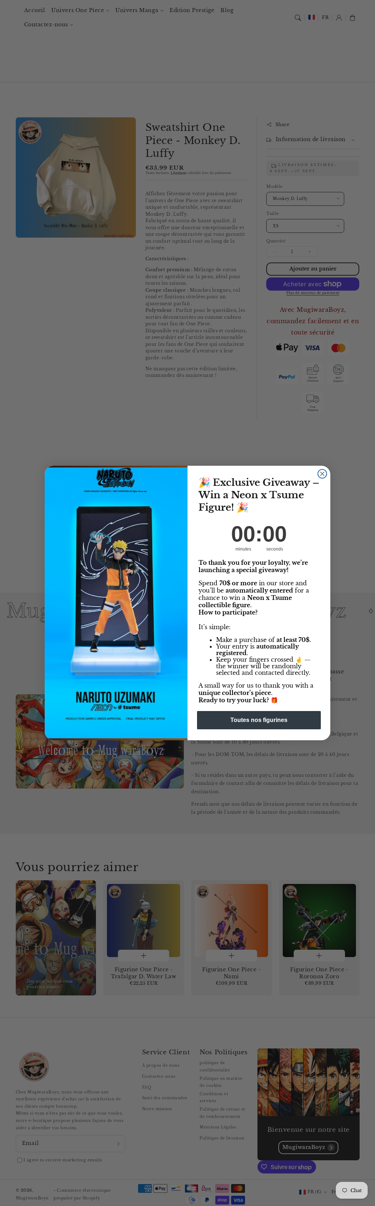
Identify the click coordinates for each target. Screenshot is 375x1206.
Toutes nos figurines (258, 720)
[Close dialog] (322, 473)
